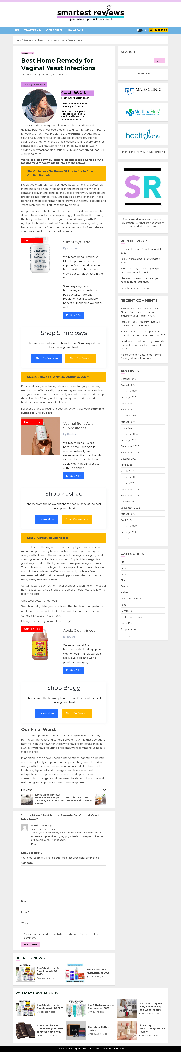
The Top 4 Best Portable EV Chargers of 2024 (143, 345)
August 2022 (128, 514)
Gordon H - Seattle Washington (139, 341)
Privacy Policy (32, 30)
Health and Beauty (131, 617)
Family (124, 586)
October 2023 (129, 458)
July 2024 (126, 428)
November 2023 (130, 452)
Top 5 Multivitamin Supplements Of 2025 (25, 973)
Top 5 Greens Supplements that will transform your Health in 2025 (139, 312)
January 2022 (128, 532)
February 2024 (129, 434)
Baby (123, 568)
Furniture (126, 611)
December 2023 (130, 446)
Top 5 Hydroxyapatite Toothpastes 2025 (76, 1008)
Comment (27, 863)
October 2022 (129, 501)
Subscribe (161, 30)
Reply (34, 844)
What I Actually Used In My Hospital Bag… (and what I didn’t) (127, 1008)
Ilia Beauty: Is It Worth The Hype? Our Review (127, 1030)
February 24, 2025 (150, 1013)
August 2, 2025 (97, 1012)
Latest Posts (54, 30)
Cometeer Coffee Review (135, 288)
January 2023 (128, 483)
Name (25, 901)
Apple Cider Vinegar (80, 630)
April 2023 (126, 464)
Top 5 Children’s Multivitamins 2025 (75, 973)
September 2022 (130, 507)
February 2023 (129, 477)
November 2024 (130, 409)
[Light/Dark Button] (140, 30)
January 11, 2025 (49, 75)
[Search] (145, 30)
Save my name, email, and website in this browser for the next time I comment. (62, 936)
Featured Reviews (131, 598)
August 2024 (128, 422)
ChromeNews (101, 1048)
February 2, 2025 (97, 977)
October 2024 (129, 415)
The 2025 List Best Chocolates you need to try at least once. (25, 1030)
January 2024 (128, 440)
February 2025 (129, 391)
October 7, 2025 (47, 978)
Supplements (27, 53)
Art (122, 561)
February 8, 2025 (98, 1034)
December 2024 (130, 403)
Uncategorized (129, 635)
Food (123, 604)
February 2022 (129, 526)
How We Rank (75, 30)
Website (25, 923)
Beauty (125, 574)
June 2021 (126, 538)
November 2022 (130, 495)
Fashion (125, 592)
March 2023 (127, 471)
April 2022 (126, 520)
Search (128, 52)
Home (16, 30)
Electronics (127, 580)
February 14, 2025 (48, 1035)
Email (25, 912)
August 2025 (128, 385)
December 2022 (130, 489)
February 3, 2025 (149, 1035)
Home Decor (128, 623)
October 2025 (128, 379)
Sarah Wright (30, 75)
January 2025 (128, 397)
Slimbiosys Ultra (76, 242)
